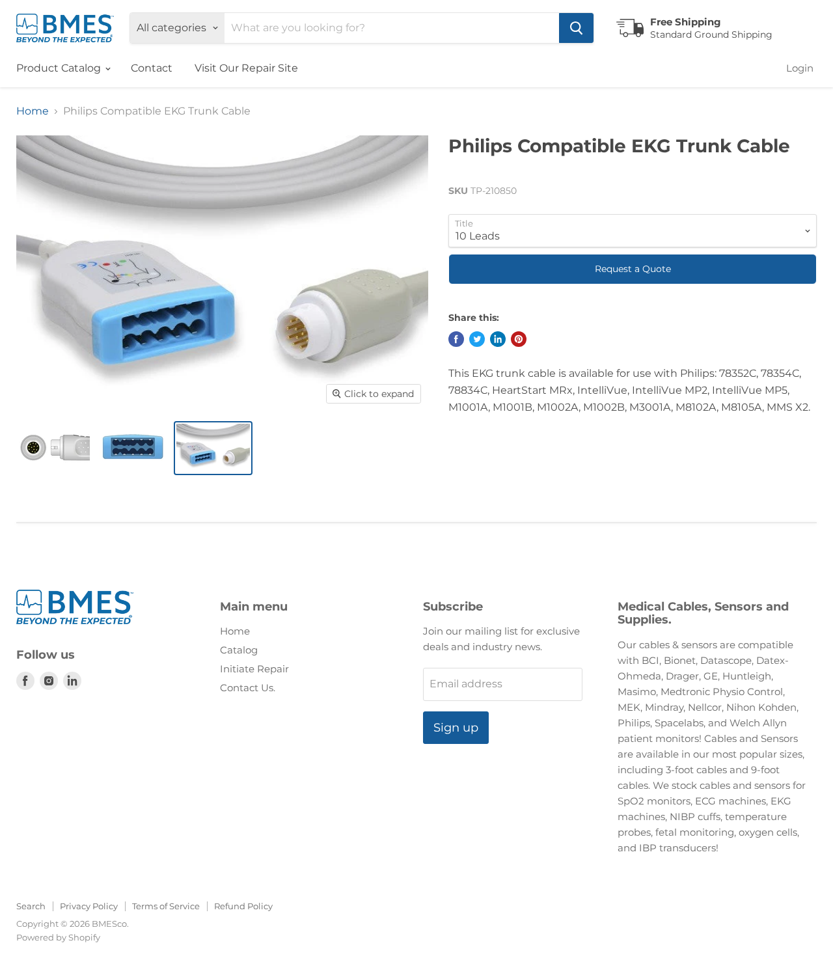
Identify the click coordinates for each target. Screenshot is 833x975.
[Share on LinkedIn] (498, 339)
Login (799, 68)
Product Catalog (59, 68)
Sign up (455, 728)
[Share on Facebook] (456, 339)
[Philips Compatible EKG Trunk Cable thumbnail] (53, 448)
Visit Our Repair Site (246, 68)
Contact (151, 68)
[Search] (576, 28)
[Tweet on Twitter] (477, 339)
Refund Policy (243, 906)
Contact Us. (247, 687)
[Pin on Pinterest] (518, 339)
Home (32, 111)
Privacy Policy (89, 906)
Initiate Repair (254, 669)
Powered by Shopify (58, 937)
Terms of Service (166, 906)
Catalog (239, 650)
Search (31, 906)
